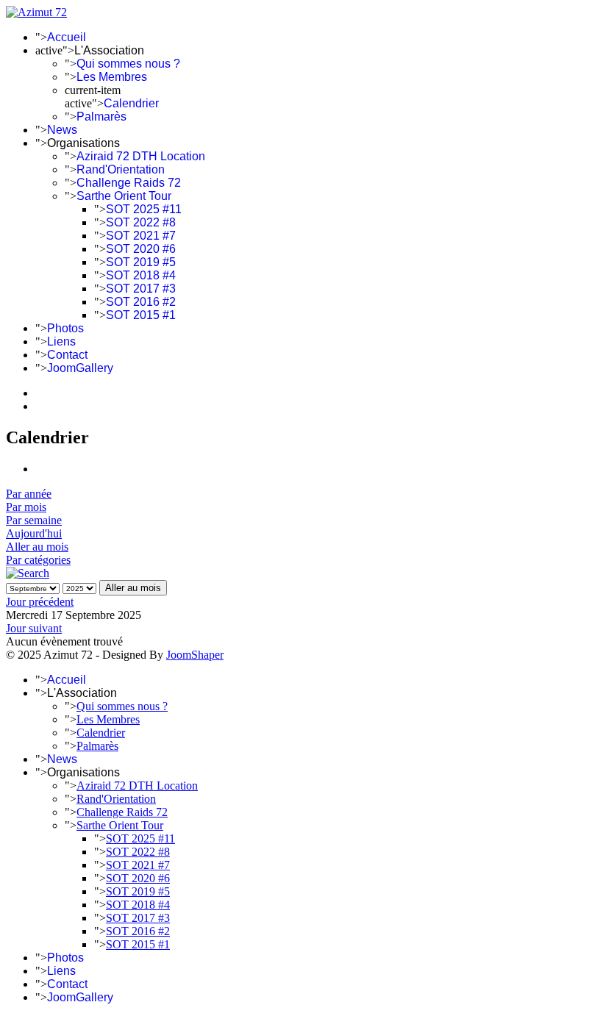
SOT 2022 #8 (141, 222)
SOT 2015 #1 (141, 315)
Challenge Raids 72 (128, 182)
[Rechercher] (27, 573)
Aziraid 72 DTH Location (140, 156)
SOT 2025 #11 (144, 209)
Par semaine (34, 520)
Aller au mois (37, 546)
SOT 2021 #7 (141, 235)
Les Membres (111, 77)
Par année (28, 493)
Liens (61, 341)
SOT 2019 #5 (141, 262)
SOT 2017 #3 (141, 288)
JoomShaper (195, 654)
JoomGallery (80, 368)
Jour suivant (34, 628)
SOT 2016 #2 (141, 302)
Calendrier (131, 103)
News (62, 130)
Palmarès (101, 116)
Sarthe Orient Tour (123, 196)
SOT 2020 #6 (141, 249)
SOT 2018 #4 (141, 275)
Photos (65, 328)
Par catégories (38, 560)
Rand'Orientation (120, 169)
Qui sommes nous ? (128, 63)
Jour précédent (40, 601)
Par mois (26, 507)
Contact (67, 354)
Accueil (66, 37)
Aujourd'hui (34, 533)
